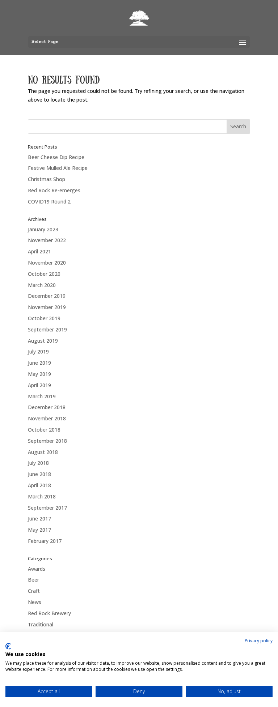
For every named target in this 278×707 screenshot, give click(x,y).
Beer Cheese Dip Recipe (56, 157)
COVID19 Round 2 (49, 201)
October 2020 (44, 273)
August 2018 (43, 452)
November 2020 (47, 262)
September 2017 (47, 507)
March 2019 (42, 396)
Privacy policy (259, 641)
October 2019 (44, 318)
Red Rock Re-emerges (54, 190)
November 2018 (47, 418)
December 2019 (47, 295)
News (34, 602)
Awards (36, 568)
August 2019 (43, 340)
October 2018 (44, 429)
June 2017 (39, 518)
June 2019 (39, 362)
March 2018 (42, 496)
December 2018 (47, 407)
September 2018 (47, 440)
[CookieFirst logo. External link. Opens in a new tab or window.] (8, 646)
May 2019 (39, 373)
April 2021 (39, 251)
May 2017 (39, 529)
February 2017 (45, 540)
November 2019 (47, 307)
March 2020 (42, 285)
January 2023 (43, 229)
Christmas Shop (46, 179)
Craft (34, 590)
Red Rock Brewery (49, 613)
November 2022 (47, 240)
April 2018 (39, 485)
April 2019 (39, 385)
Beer (33, 579)
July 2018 (38, 462)
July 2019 (38, 351)
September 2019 (47, 329)
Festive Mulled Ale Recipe (58, 167)
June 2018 (39, 474)
